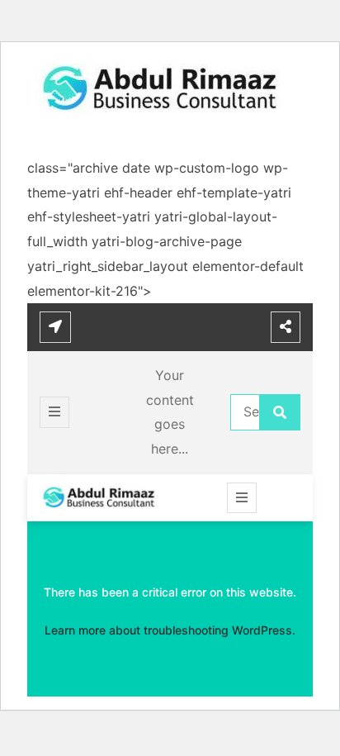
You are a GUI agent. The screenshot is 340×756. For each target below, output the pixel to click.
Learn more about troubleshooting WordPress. (170, 630)
